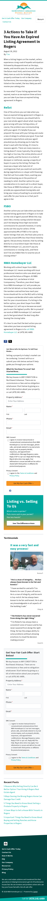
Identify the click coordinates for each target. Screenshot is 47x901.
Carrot (35, 891)
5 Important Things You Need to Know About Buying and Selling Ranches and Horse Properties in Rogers (23, 820)
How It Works (7, 856)
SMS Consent (11, 437)
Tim (8, 54)
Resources (6, 866)
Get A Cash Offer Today (11, 18)
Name (9, 406)
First (7, 414)
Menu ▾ (40, 19)
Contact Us (7, 22)
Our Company (26, 18)
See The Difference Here (23, 523)
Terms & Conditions (27, 473)
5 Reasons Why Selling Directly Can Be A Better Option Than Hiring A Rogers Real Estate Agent (21, 789)
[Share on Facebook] (5, 341)
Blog (4, 872)
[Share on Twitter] (10, 341)
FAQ (3, 859)
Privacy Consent (12, 471)
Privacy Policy (14, 476)
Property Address (14, 397)
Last (25, 414)
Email (9, 428)
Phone (9, 418)
